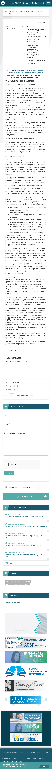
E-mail (7, 424)
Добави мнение (24, 496)
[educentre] (26, 700)
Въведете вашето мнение (15, 433)
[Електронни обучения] (26, 657)
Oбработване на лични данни (31, 758)
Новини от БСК (28, 395)
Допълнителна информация (14, 766)
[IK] (26, 686)
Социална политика (13, 395)
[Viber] (23, 3)
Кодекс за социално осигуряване (17, 584)
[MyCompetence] (26, 737)
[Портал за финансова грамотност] (26, 671)
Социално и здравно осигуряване (17, 581)
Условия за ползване (10, 758)
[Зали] (32, 3)
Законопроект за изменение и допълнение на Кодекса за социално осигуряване (26, 72)
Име (6, 415)
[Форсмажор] (26, 717)
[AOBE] (26, 642)
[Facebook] (29, 3)
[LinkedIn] (26, 3)
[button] (43, 3)
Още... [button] (10, 563)
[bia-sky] (26, 623)
